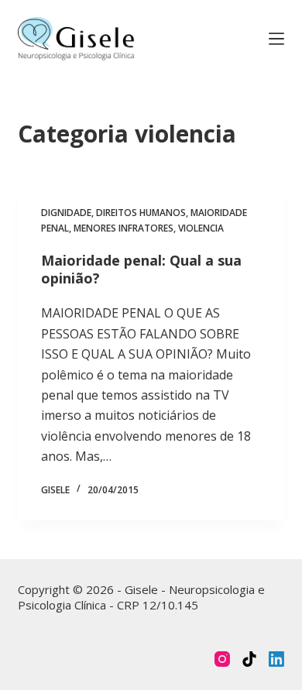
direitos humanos (141, 212)
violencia (201, 228)
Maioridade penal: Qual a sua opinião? (141, 269)
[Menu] (276, 38)
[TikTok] (249, 659)
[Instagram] (222, 659)
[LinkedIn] (276, 659)
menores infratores (123, 228)
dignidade (66, 212)
